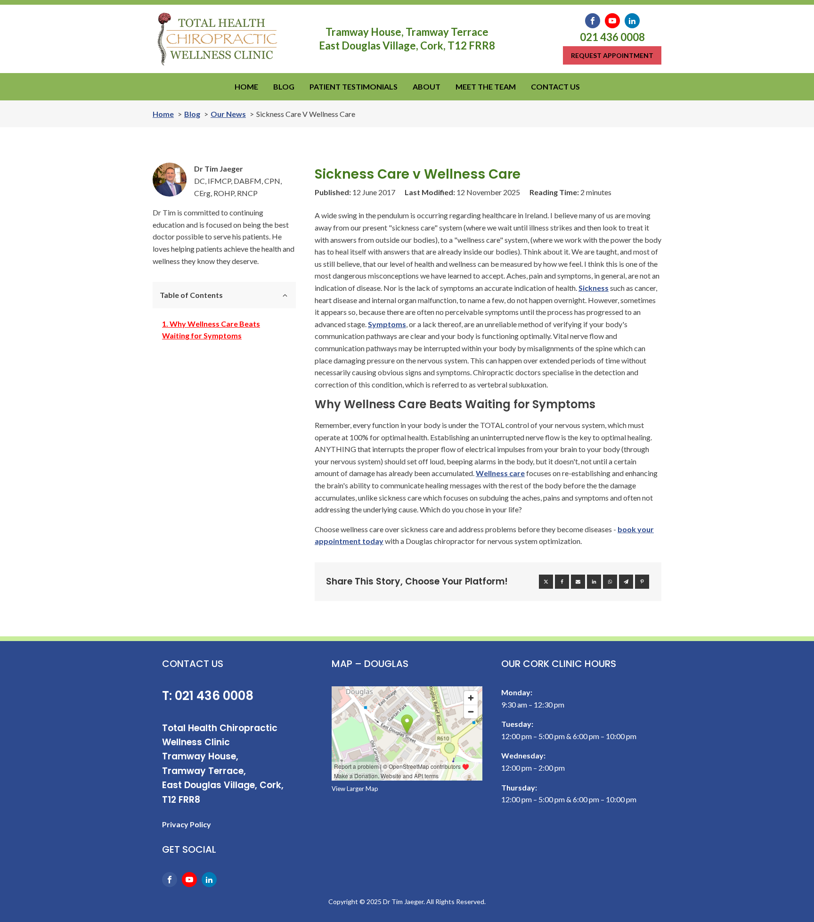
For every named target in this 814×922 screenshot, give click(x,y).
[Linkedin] (594, 582)
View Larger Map (355, 788)
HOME (246, 86)
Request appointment (612, 55)
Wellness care (500, 473)
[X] (546, 582)
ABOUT (426, 86)
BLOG (283, 86)
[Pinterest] (642, 582)
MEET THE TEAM (486, 86)
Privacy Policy (186, 824)
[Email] (578, 582)
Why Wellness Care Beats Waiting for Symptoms (211, 329)
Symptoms (387, 324)
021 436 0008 (612, 37)
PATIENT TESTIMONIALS (353, 86)
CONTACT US (555, 86)
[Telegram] (626, 582)
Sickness (593, 287)
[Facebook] (562, 582)
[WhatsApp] (610, 582)
